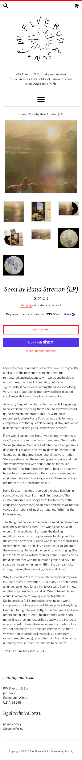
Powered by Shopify (62, 751)
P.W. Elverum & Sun (40, 751)
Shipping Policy (13, 728)
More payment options (41, 351)
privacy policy (12, 724)
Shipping (26, 305)
